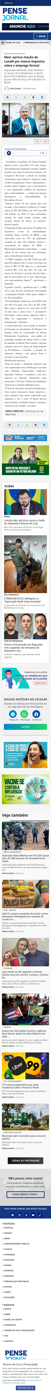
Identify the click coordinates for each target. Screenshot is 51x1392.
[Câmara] (25, 754)
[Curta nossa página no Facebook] (12, 1215)
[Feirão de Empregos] (25, 437)
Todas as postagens (25, 1160)
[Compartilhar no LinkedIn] (42, 97)
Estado (8, 1265)
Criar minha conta (24, 1194)
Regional (9, 1276)
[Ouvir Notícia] (9, 153)
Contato (8, 1341)
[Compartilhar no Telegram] (33, 97)
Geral (7, 1238)
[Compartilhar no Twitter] (16, 97)
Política (8, 1227)
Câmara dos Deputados (16, 1281)
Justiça (8, 1286)
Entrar (9, 2)
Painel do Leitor (13, 1319)
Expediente (10, 1325)
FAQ (6, 1335)
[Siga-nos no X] (26, 1215)
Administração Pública (16, 1243)
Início (7, 1309)
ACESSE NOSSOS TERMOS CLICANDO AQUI (22, 1381)
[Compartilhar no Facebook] (7, 97)
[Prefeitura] (25, 459)
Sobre (7, 1314)
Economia (9, 1254)
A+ (46, 141)
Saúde (7, 1292)
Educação (9, 1297)
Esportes (8, 1270)
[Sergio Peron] (25, 26)
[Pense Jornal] (25, 14)
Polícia (8, 1249)
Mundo (8, 1233)
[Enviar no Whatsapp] (24, 97)
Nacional (9, 1260)
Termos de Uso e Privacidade (19, 1330)
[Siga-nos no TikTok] (40, 1215)
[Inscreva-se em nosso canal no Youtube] (33, 1215)
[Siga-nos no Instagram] (19, 1215)
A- (37, 141)
